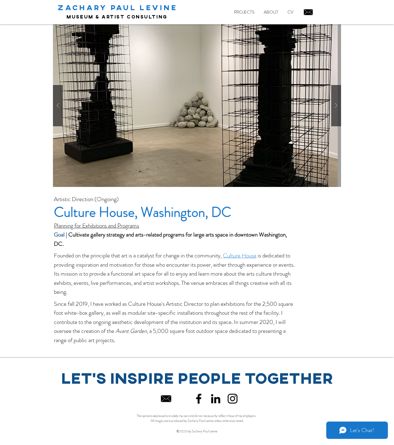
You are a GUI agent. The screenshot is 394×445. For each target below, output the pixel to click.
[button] (197, 105)
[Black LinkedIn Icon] (215, 398)
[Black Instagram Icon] (232, 398)
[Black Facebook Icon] (198, 398)
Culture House (239, 255)
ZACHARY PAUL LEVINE (117, 7)
